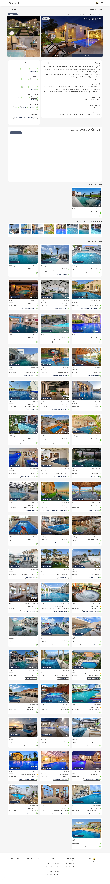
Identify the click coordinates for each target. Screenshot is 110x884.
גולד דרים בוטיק (96, 331)
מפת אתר (38, 858)
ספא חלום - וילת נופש (64, 667)
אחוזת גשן (98, 205)
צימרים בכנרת (52, 63)
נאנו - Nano (97, 735)
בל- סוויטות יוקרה (33, 432)
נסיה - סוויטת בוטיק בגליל (94, 365)
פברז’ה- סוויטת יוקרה (95, 262)
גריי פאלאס (97, 768)
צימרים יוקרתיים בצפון (54, 861)
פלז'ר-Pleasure (96, 836)
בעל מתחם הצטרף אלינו (68, 866)
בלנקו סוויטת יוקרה (65, 768)
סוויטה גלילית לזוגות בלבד (63, 499)
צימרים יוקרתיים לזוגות (54, 871)
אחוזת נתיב (97, 701)
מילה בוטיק (34, 331)
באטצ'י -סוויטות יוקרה (95, 802)
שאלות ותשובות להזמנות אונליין (52, 874)
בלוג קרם (72, 861)
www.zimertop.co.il (27, 861)
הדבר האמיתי (66, 262)
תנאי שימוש (71, 869)
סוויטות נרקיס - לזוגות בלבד (63, 398)
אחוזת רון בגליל (33, 735)
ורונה (68, 466)
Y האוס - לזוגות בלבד (95, 466)
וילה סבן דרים (34, 365)
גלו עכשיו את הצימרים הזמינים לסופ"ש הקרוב (89, 221)
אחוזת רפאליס (97, 634)
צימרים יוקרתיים (70, 858)
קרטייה (67, 634)
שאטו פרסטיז (34, 398)
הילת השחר (34, 533)
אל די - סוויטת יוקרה (33, 667)
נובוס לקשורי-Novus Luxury (62, 701)
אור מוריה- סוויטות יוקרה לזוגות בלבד (29, 634)
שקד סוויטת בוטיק (65, 331)
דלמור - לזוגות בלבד (32, 262)
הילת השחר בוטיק (33, 499)
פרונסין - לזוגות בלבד (95, 533)
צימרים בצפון (45, 63)
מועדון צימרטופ (15, 858)
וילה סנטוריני (34, 566)
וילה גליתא (66, 566)
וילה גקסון (98, 566)
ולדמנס (98, 297)
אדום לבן (67, 802)
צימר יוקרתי (56, 869)
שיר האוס (67, 533)
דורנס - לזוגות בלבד (64, 365)
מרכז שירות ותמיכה (69, 863)
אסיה (36, 768)
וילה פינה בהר (97, 667)
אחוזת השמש (34, 701)
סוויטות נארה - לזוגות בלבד (31, 600)
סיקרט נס (35, 466)
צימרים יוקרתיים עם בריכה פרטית (52, 866)
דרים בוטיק (98, 398)
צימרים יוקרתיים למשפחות (53, 863)
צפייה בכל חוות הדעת (15, 133)
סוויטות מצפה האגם (96, 499)
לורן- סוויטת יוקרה (33, 802)
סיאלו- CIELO (66, 297)
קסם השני (98, 600)
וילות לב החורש (65, 600)
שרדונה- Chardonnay (32, 297)
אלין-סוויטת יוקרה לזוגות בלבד (62, 432)
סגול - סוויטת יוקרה (96, 432)
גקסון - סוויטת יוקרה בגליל (63, 735)
